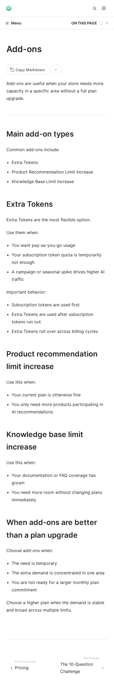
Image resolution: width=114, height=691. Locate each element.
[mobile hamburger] (104, 8)
